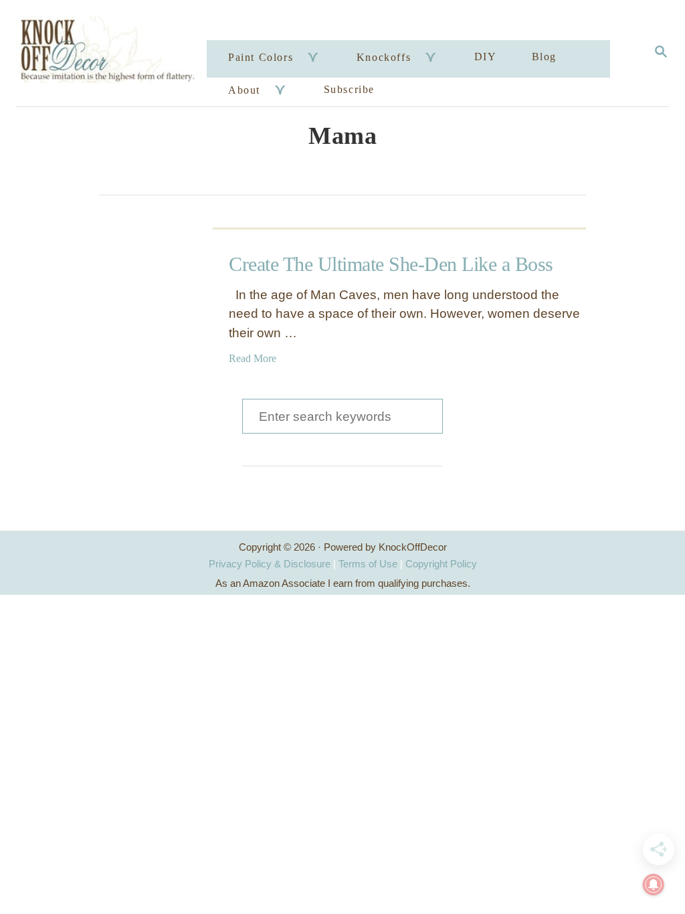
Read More (252, 358)
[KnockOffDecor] (113, 53)
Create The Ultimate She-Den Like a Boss (391, 264)
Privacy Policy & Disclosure (269, 563)
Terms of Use (367, 563)
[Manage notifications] (653, 884)
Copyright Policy (441, 563)
